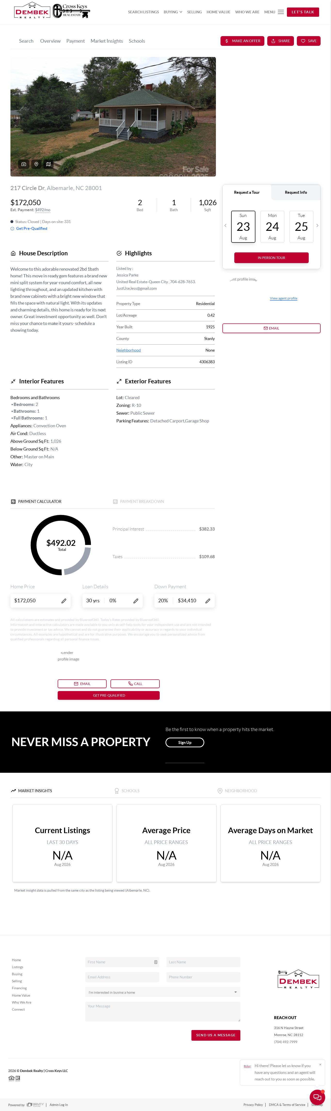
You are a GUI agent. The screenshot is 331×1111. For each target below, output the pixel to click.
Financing (19, 988)
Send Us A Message (216, 1035)
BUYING (171, 12)
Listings (17, 967)
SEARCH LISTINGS (143, 12)
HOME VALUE (218, 12)
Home (16, 960)
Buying (17, 974)
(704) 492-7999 (285, 1042)
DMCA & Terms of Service (287, 1105)
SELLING (194, 12)
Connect (18, 1009)
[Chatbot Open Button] (317, 1097)
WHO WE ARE (247, 12)
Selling (17, 981)
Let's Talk (303, 12)
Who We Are (21, 1002)
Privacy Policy (253, 1105)
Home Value (21, 995)
